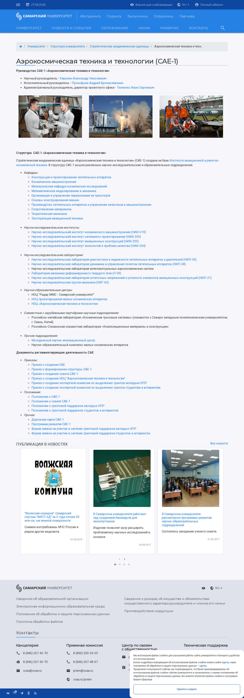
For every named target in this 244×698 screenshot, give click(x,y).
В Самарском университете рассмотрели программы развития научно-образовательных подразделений (187, 519)
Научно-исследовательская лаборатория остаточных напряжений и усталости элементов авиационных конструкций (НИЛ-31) (121, 278)
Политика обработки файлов (39, 622)
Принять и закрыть (187, 689)
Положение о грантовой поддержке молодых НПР (67, 406)
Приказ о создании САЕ (48, 365)
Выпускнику (138, 16)
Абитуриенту (90, 16)
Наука (144, 28)
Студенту (114, 16)
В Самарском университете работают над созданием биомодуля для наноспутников (119, 517)
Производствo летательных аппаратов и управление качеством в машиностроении (91, 205)
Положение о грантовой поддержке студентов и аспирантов (74, 410)
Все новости (219, 443)
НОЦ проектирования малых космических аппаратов (69, 299)
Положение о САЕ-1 (45, 397)
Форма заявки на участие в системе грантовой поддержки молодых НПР (83, 429)
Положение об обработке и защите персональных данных (63, 614)
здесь (225, 662)
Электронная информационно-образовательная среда (60, 606)
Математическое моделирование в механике (63, 191)
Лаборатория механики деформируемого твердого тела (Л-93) (76, 273)
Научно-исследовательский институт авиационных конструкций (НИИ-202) (85, 241)
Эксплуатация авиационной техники (57, 218)
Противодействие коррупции (148, 611)
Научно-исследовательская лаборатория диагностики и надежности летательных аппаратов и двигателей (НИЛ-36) (114, 259)
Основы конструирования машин (55, 200)
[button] (183, 5)
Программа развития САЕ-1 (51, 424)
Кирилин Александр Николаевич (83, 78)
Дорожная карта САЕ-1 (47, 419)
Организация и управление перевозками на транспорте (70, 195)
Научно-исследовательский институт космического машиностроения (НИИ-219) (88, 232)
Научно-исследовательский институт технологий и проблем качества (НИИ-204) (88, 246)
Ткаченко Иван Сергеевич (135, 87)
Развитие (169, 28)
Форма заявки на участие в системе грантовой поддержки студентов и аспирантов (90, 433)
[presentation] (119, 559)
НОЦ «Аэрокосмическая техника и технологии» (64, 304)
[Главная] (20, 46)
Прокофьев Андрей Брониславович (97, 83)
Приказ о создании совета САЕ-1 (54, 374)
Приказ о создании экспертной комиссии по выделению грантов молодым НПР (89, 383)
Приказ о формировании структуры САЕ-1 (61, 369)
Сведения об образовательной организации (52, 599)
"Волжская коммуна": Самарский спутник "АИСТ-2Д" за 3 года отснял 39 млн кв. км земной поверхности (52, 516)
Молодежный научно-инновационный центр (63, 340)
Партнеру (187, 16)
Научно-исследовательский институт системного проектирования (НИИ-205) (86, 237)
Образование (114, 28)
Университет (29, 28)
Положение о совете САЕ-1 (50, 401)
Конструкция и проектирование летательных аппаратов (71, 177)
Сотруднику (163, 16)
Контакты (198, 28)
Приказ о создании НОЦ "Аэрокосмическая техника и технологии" (78, 378)
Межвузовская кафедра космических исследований (69, 186)
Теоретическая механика (49, 214)
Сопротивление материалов (51, 209)
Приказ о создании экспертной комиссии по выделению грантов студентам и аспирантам (95, 387)
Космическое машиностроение (53, 182)
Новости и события (71, 28)
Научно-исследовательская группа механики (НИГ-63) (70, 282)
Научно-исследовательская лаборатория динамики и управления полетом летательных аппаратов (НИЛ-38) (108, 264)
